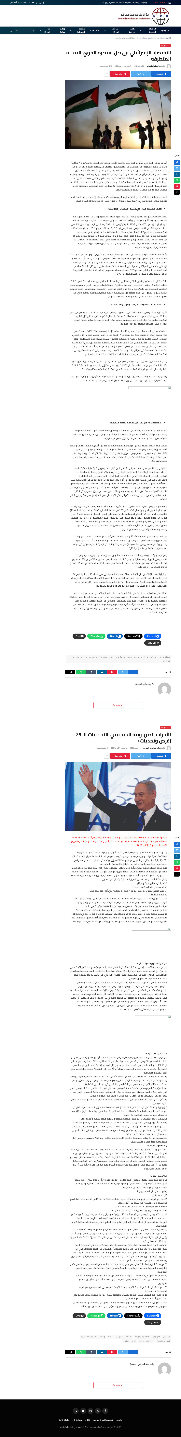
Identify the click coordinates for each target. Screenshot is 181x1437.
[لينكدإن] (177, 174)
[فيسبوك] (177, 162)
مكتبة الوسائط (81, 30)
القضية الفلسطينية (146, 1341)
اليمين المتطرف (130, 1341)
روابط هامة (62, 30)
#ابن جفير (156, 1336)
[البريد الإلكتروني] (177, 192)
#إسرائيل (166, 1336)
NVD (110, 1336)
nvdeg (102, 1336)
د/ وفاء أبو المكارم (153, 66)
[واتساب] (177, 180)
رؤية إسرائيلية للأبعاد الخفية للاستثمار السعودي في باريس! (124, 2)
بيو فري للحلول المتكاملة (70, 1427)
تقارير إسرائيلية (165, 45)
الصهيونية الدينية (163, 1341)
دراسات (119, 1420)
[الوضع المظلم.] (11, 30)
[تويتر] (177, 168)
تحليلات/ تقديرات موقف (103, 1420)
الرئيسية (165, 30)
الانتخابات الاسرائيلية (88, 1336)
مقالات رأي (77, 1420)
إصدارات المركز (115, 30)
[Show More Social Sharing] (107, 74)
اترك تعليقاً (118, 705)
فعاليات (96, 30)
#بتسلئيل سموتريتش (124, 1336)
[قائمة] (169, 3)
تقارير (87, 1420)
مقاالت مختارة (160, 38)
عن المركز (47, 30)
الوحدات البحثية (152, 30)
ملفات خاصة (64, 1420)
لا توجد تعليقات (105, 66)
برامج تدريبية (132, 30)
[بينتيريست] (177, 186)
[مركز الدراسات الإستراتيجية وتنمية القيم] (144, 16)
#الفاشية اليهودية (142, 1336)
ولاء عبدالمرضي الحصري (151, 748)
